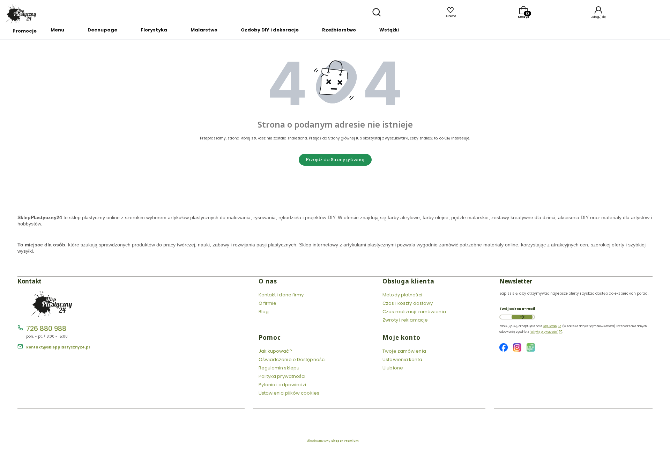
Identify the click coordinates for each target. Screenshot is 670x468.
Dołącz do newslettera (522, 317)
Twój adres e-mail (517, 308)
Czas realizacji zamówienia (414, 311)
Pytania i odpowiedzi (282, 384)
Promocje (25, 31)
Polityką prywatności (544, 332)
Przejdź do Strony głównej (335, 159)
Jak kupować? (275, 351)
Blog (264, 311)
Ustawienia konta (402, 359)
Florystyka (154, 30)
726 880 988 (46, 328)
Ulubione (392, 368)
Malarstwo (204, 30)
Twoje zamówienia (404, 351)
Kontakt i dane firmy (281, 294)
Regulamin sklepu (279, 368)
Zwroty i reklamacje (405, 320)
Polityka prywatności (282, 376)
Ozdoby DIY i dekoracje (270, 30)
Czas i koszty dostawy (407, 303)
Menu (57, 30)
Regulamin (550, 326)
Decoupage (102, 30)
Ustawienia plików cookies (290, 393)
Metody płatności (402, 294)
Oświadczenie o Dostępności (292, 359)
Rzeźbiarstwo (339, 30)
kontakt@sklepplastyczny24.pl (58, 347)
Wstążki (389, 30)
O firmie (268, 303)
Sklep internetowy (333, 441)
